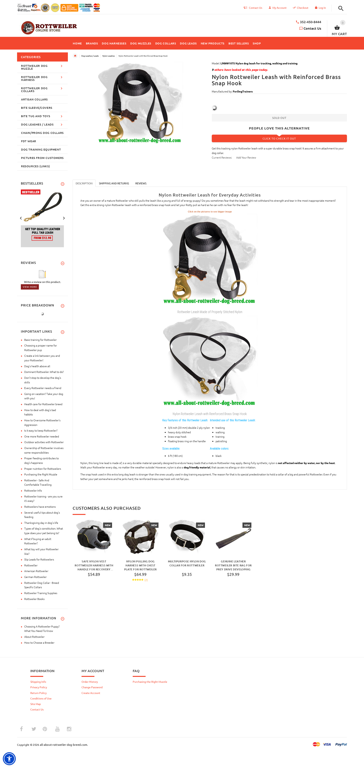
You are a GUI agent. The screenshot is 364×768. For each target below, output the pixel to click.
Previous (21, 218)
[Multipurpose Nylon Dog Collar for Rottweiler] (187, 537)
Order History (90, 681)
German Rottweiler (35, 577)
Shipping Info (38, 681)
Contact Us (312, 28)
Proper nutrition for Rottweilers (42, 468)
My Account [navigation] (279, 7)
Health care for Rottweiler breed (43, 404)
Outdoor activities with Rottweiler (44, 442)
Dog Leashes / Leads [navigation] (90, 55)
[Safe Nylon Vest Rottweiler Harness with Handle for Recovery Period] (94, 537)
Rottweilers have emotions (40, 506)
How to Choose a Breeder (39, 642)
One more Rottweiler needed (41, 436)
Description (84, 183)
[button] (339, 8)
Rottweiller (31, 565)
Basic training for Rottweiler (40, 340)
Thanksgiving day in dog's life (41, 523)
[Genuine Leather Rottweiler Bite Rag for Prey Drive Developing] (233, 537)
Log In (322, 7)
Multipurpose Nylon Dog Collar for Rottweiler (187, 563)
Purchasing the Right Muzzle (40, 474)
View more (30, 286)
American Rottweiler (36, 571)
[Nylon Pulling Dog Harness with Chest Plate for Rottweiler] (140, 537)
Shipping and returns (114, 183)
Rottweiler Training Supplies (40, 593)
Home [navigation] (75, 55)
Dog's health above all (37, 366)
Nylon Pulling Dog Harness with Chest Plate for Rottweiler (140, 565)
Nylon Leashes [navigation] (108, 55)
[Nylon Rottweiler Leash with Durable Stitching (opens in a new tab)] (209, 261)
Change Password (92, 687)
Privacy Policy (38, 687)
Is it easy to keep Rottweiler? (40, 430)
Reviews (140, 183)
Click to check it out (279, 138)
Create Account (91, 693)
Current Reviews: (222, 157)
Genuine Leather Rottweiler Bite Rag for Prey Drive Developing (233, 565)
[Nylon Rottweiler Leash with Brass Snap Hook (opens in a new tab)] (209, 363)
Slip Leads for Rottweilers (39, 559)
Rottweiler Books (34, 599)
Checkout (302, 7)
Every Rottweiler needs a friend (42, 388)
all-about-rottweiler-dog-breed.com (63, 744)
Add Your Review (246, 157)
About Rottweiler (34, 637)
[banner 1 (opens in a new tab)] (42, 218)
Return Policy (38, 693)
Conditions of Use (41, 698)
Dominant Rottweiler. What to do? (44, 372)
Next (64, 218)
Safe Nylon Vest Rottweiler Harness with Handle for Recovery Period (94, 565)
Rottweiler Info (33, 490)
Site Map (35, 704)
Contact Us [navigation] (255, 7)
